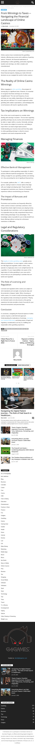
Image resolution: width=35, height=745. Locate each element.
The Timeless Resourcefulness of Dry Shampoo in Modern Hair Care (23, 458)
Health (2, 529)
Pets (2, 568)
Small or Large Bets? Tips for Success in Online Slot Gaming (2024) (29, 378)
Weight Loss (4, 619)
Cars (2, 490)
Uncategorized (5, 608)
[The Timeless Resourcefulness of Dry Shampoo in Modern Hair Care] (5, 460)
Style (2, 591)
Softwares (3, 585)
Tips (2, 596)
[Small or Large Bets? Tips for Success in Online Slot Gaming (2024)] (29, 372)
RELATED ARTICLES (10, 365)
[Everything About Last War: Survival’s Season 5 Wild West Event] (5, 441)
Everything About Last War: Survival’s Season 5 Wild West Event (21, 440)
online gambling (16, 89)
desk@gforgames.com (21, 658)
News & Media (5, 563)
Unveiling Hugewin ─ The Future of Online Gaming (6, 378)
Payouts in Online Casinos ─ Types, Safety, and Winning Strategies (27, 342)
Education (3, 501)
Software (3, 582)
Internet (3, 535)
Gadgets (3, 515)
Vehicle (3, 613)
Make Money (4, 546)
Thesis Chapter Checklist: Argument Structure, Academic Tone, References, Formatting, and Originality (23, 430)
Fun (2, 512)
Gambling (7, 6)
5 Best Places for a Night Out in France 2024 (8, 341)
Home (2, 6)
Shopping (3, 577)
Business (3, 482)
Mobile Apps (4, 552)
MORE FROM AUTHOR (23, 365)
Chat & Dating (4, 498)
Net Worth (3, 560)
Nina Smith (5, 26)
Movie (2, 554)
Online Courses (5, 566)
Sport (2, 588)
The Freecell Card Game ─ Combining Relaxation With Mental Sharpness (23, 450)
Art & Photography (6, 473)
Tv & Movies (4, 605)
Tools (2, 599)
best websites (4, 476)
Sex (2, 574)
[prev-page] (16, 383)
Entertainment (4, 504)
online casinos (20, 328)
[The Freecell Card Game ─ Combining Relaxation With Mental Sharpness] (5, 450)
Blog (2, 479)
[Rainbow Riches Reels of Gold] (17, 372)
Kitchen (3, 538)
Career (2, 487)
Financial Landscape (10, 328)
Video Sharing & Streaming (8, 616)
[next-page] (19, 383)
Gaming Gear (4, 524)
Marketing (3, 549)
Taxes (26, 328)
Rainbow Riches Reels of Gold (16, 377)
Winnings (4, 330)
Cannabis (3, 484)
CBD (2, 496)
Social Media (4, 580)
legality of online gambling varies (13, 261)
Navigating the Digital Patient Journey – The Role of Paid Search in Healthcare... (16, 413)
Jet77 (19, 182)
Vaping (3, 610)
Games (3, 521)
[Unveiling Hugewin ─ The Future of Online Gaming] (6, 372)
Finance (3, 510)
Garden (3, 526)
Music (2, 557)
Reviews (3, 571)
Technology (4, 594)
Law (2, 540)
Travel (2, 602)
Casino (3, 493)
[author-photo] (17, 353)
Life (2, 543)
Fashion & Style (5, 507)
